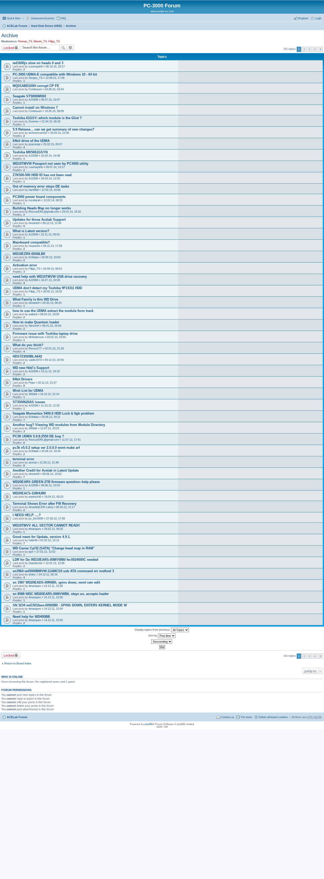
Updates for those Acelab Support (39, 219)
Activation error (25, 265)
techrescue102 (38, 132)
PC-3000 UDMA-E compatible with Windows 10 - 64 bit (55, 74)
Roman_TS (25, 41)
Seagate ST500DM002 (29, 96)
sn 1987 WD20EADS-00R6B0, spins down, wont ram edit (56, 582)
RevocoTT (35, 348)
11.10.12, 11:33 (50, 405)
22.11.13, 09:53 (50, 234)
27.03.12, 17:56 (55, 518)
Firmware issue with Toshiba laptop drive (45, 333)
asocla (33, 462)
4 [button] (315, 49)
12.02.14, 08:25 (53, 200)
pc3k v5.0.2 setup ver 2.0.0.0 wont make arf (46, 448)
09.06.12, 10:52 (52, 473)
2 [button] (304, 49)
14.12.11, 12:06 (53, 597)
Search (63, 48)
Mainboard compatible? (31, 242)
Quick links (14, 18)
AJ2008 (33, 99)
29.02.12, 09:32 (53, 528)
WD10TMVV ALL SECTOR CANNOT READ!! (46, 525)
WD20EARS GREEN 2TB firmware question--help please (56, 482)
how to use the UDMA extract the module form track (53, 311)
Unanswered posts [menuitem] (42, 18)
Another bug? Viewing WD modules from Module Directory (59, 425)
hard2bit (33, 189)
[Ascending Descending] (162, 641)
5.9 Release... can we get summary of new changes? (53, 129)
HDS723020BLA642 (27, 356)
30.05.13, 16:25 (52, 291)
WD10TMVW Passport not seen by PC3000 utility (50, 163)
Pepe (32, 382)
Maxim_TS (40, 41)
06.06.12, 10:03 (50, 485)
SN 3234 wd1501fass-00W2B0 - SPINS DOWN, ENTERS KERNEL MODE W (70, 605)
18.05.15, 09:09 (54, 111)
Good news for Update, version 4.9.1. (42, 537)
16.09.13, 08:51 (52, 268)
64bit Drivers (22, 379)
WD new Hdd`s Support (31, 368)
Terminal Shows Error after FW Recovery (44, 504)
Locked (9, 47)
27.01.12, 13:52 (45, 551)
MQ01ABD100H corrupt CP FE (36, 86)
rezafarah (34, 200)
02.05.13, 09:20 (52, 302)
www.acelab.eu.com (162, 11)
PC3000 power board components (39, 197)
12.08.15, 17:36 (55, 77)
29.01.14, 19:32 (71, 211)
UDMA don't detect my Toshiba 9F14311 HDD (47, 288)
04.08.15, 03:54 (54, 89)
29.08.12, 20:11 (51, 416)
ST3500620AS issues (29, 402)
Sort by (153, 635)
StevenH (34, 325)
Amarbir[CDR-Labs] (41, 507)
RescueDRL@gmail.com (44, 211)
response (34, 245)
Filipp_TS (54, 41)
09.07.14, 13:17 (55, 167)
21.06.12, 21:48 (49, 462)
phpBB (149, 724)
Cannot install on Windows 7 (35, 107)
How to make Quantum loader (36, 322)
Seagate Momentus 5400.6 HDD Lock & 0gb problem (53, 413)
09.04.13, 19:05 (49, 314)
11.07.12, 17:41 (71, 439)
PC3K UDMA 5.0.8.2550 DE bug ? (38, 436)
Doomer (33, 121)
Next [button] (320, 49)
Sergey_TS (36, 77)
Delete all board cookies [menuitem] (273, 717)
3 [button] (309, 49)
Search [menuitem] (319, 26)
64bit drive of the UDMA (31, 141)
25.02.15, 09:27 (52, 144)
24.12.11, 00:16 (48, 574)
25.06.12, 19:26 (51, 451)
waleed (33, 314)
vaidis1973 (35, 359)
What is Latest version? (31, 231)
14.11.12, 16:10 (50, 371)
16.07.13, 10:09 (50, 280)
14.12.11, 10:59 (53, 620)
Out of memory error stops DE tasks (41, 186)
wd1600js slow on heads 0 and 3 (38, 63)
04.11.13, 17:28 (52, 245)
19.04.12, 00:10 (53, 496)
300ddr (33, 394)
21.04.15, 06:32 (51, 121)
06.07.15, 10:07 (50, 99)
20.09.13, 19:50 (51, 257)
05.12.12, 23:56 (54, 359)
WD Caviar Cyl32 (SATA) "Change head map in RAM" (54, 548)
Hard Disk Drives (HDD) (46, 25)
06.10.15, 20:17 (55, 66)
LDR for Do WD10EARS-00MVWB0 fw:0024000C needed (55, 560)
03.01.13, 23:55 (56, 337)
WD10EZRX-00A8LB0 (29, 254)
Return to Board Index (17, 663)
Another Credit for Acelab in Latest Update (46, 470)
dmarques (35, 528)
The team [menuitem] (246, 717)
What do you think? (28, 345)
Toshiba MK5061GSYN (30, 152)
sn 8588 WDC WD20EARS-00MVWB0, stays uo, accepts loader (61, 594)
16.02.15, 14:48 (50, 155)
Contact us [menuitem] (227, 717)
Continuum (35, 89)
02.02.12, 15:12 (49, 540)
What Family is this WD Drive (35, 299)
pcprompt (34, 144)
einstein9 (34, 223)
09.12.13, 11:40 (52, 223)
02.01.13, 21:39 (54, 348)
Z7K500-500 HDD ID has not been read (42, 175)
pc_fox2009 (36, 518)
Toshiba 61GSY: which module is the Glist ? (47, 118)
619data (33, 257)
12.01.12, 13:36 (55, 563)
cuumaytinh (36, 66)
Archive (71, 25)
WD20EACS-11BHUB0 (29, 493)
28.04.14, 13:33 (50, 178)
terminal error (23, 459)
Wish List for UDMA (28, 390)
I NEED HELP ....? (27, 515)
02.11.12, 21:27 (47, 382)
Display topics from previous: (153, 629)
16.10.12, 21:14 (49, 394)
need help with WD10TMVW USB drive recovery (50, 276)
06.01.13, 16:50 (51, 325)
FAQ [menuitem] (63, 18)
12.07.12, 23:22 (49, 428)
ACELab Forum (17, 25)
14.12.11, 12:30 (53, 585)
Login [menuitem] (318, 18)
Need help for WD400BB (31, 617)
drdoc (32, 574)
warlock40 (35, 496)
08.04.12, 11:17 (65, 507)
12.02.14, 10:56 (51, 189)
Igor (31, 551)
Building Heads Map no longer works (42, 208)
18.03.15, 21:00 (59, 132)
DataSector (36, 563)
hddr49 (33, 540)
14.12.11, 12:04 (53, 608)
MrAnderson (36, 337)
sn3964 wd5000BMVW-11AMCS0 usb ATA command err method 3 (63, 571)
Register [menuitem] (303, 18)
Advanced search (70, 48)
